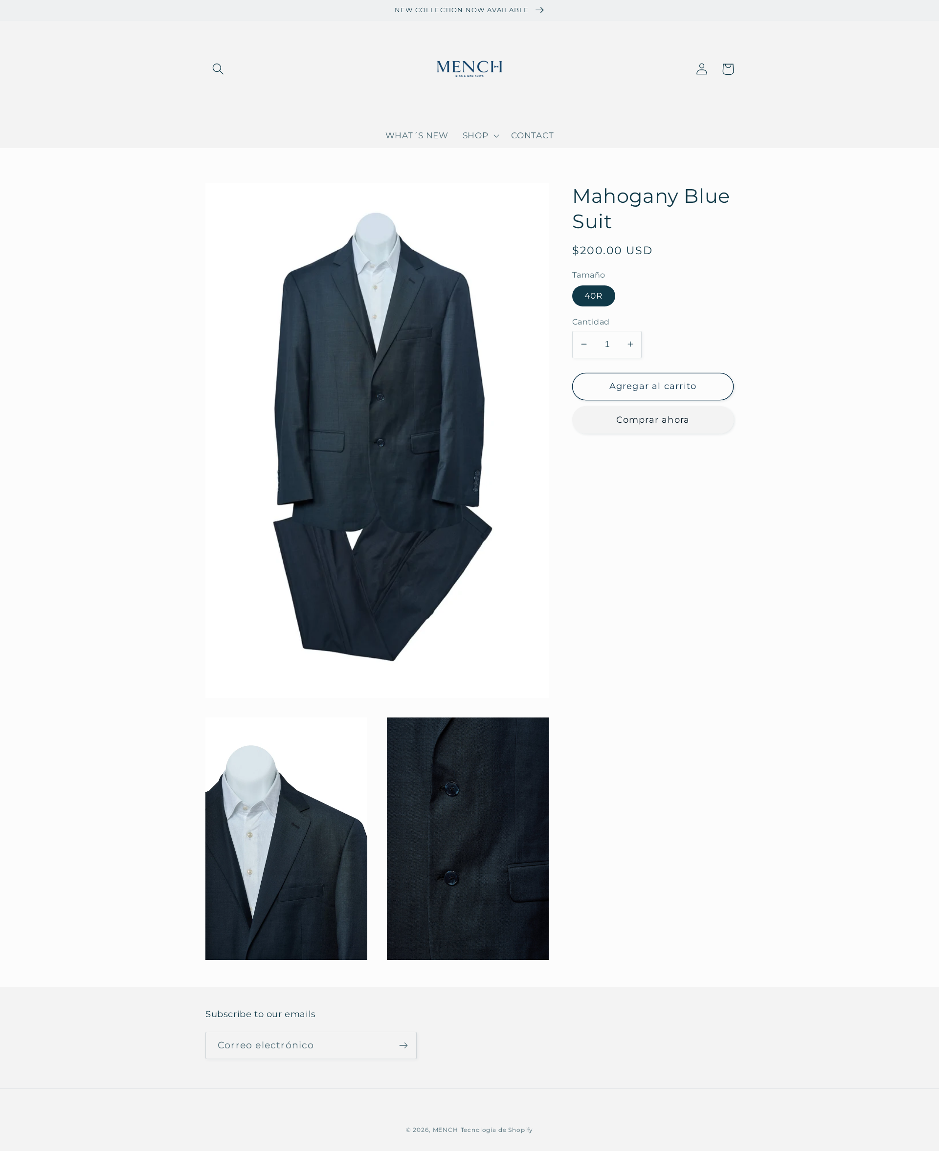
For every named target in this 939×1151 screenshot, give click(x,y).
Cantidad (591, 321)
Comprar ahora (653, 419)
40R (593, 296)
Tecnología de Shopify (497, 1129)
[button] (218, 69)
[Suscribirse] (403, 1045)
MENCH (445, 1129)
